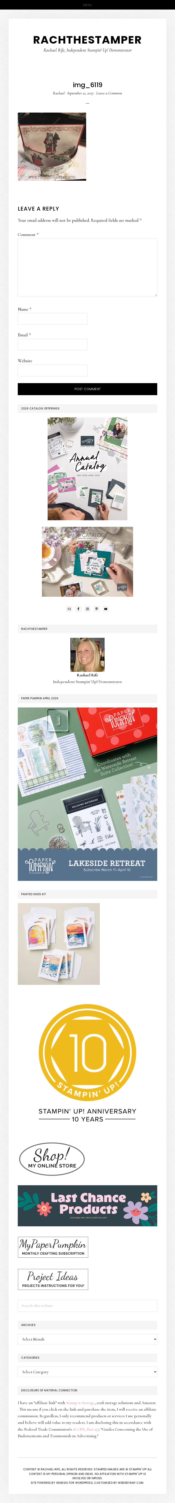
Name (24, 309)
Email (24, 335)
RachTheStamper (87, 39)
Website (25, 361)
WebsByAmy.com (131, 1483)
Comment (28, 234)
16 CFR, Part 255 (86, 1429)
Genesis (62, 1483)
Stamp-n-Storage (80, 1402)
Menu (87, 5)
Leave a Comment (109, 93)
